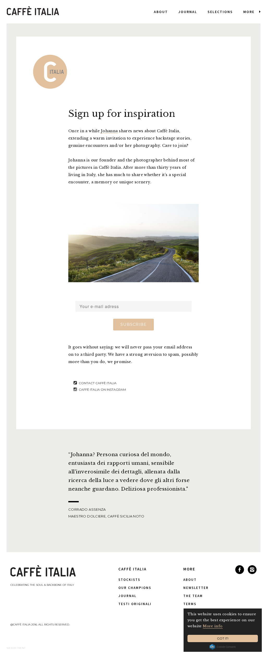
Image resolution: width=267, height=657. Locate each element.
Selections (220, 11)
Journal (187, 11)
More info (213, 626)
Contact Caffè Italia (98, 383)
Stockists (129, 579)
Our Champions (134, 588)
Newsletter (196, 588)
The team (193, 596)
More (248, 11)
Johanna (109, 131)
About (161, 11)
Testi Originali (134, 604)
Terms (189, 604)
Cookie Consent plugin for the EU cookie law (223, 647)
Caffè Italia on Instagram (102, 389)
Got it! (222, 638)
